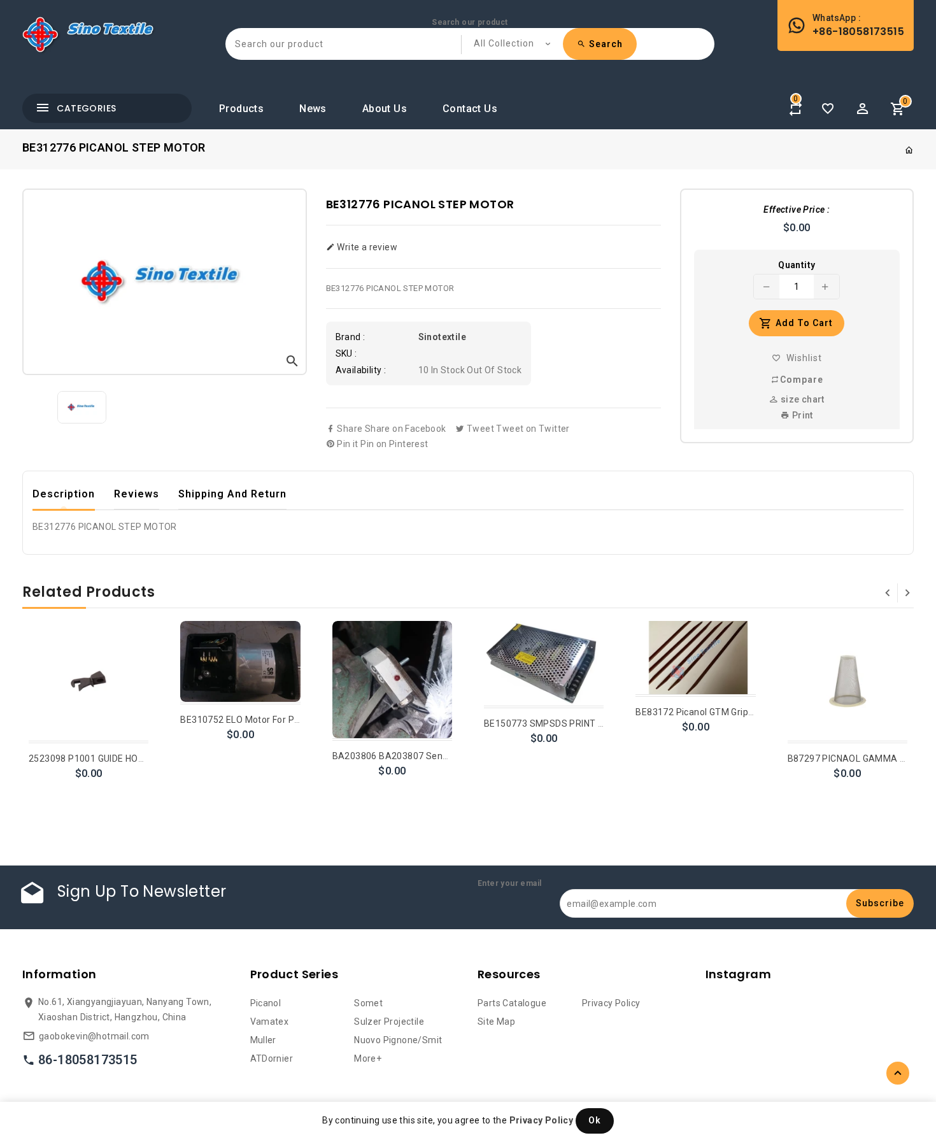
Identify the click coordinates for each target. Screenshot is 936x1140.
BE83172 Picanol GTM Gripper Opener (715, 712)
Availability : (361, 370)
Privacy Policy (611, 1003)
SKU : (346, 353)
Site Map (496, 1021)
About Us (384, 109)
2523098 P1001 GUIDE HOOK (89, 758)
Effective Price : (796, 209)
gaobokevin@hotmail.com (94, 1036)
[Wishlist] (828, 109)
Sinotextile (442, 337)
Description (63, 494)
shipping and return (232, 494)
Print (801, 415)
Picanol (265, 1003)
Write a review (366, 247)
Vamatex (269, 1021)
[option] (82, 407)
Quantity (796, 265)
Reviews (136, 494)
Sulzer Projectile (389, 1021)
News (313, 109)
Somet (368, 1003)
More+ (367, 1058)
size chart (801, 399)
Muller (263, 1040)
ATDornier (272, 1058)
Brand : (350, 337)
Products (241, 109)
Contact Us (470, 109)
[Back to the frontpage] (909, 150)
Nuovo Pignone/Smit (398, 1040)
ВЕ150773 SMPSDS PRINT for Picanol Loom (577, 723)
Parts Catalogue (512, 1003)
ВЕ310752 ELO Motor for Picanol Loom (262, 720)
